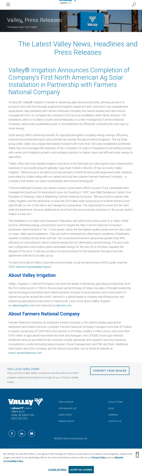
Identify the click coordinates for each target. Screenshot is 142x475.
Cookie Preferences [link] (22, 445)
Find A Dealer (66, 402)
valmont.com (63, 305)
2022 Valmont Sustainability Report (29, 267)
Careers (113, 415)
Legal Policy (65, 415)
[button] (137, 454)
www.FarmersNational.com (25, 353)
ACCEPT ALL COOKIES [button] (81, 469)
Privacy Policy (66, 421)
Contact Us (114, 421)
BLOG (111, 408)
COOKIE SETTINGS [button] (57, 469)
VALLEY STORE (115, 402)
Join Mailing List (68, 408)
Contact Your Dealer (109, 370)
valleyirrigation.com (23, 305)
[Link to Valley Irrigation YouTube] (31, 433)
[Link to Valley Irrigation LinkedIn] (21, 433)
